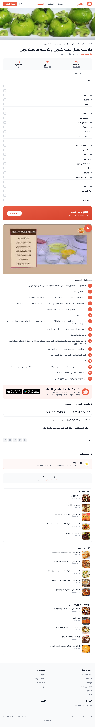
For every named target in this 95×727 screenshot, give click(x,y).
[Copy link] (5, 440)
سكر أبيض (82, 127)
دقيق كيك (82, 122)
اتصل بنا (89, 694)
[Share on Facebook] (25, 440)
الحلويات (43, 674)
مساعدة (89, 678)
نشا (85, 99)
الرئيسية (61, 4)
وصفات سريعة (40, 678)
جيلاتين (85, 104)
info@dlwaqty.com (82, 705)
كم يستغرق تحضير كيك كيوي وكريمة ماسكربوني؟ (67, 411)
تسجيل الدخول (10, 4)
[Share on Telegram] (10, 440)
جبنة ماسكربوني (80, 145)
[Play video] (47, 249)
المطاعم (51, 4)
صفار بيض (82, 118)
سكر (84, 95)
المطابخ (89, 690)
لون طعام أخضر (86, 191)
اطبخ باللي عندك (86, 686)
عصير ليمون (81, 163)
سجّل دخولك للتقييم (86, 54)
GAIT (51, 720)
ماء (85, 159)
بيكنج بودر (81, 136)
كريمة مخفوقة (80, 177)
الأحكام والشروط (87, 716)
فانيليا (90, 90)
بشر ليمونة (88, 168)
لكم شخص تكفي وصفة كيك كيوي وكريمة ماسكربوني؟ (65, 428)
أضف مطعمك (87, 674)
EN (22, 3)
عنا (72, 716)
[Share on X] (20, 440)
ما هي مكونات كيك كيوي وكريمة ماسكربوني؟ (68, 420)
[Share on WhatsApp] (15, 440)
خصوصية (77, 716)
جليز (84, 186)
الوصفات (40, 4)
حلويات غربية (41, 686)
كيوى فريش (87, 200)
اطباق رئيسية (41, 682)
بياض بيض (82, 113)
